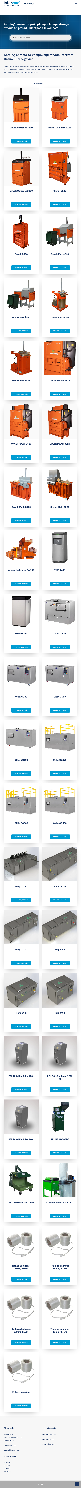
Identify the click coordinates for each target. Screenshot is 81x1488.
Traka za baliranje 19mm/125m (60, 1267)
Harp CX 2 (21, 1012)
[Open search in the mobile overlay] (40, 38)
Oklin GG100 (21, 760)
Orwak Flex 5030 (60, 317)
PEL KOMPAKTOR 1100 (21, 1202)
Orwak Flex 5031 (21, 380)
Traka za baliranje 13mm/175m (60, 1330)
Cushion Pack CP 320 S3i (59, 1202)
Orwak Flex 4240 (60, 254)
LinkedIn (7, 1468)
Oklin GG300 (21, 823)
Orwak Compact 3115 (59, 127)
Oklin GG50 (60, 696)
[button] (76, 3)
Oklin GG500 (60, 823)
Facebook (7, 1462)
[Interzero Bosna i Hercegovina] (19, 3)
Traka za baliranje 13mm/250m (21, 1330)
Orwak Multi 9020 (59, 507)
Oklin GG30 (21, 696)
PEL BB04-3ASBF (60, 1139)
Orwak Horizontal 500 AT (21, 570)
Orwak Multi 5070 (21, 507)
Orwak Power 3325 (60, 380)
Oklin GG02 (21, 633)
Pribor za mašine (21, 1392)
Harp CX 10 (21, 949)
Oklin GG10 (60, 633)
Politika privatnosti (49, 1434)
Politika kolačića (48, 1439)
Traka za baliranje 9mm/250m (21, 1267)
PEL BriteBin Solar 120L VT (60, 1077)
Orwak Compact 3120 (21, 190)
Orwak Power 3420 (21, 443)
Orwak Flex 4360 (21, 317)
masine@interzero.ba (11, 1450)
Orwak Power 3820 (60, 443)
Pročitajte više (21, 141)
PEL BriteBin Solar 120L (21, 1076)
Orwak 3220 (59, 190)
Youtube (7, 1465)
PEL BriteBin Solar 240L (21, 1139)
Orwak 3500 (21, 254)
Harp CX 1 (60, 1012)
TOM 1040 (59, 570)
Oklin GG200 (60, 760)
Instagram (7, 1471)
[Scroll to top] (77, 1484)
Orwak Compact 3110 (21, 127)
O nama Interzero (48, 1444)
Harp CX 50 (21, 886)
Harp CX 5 (60, 949)
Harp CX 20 (60, 886)
